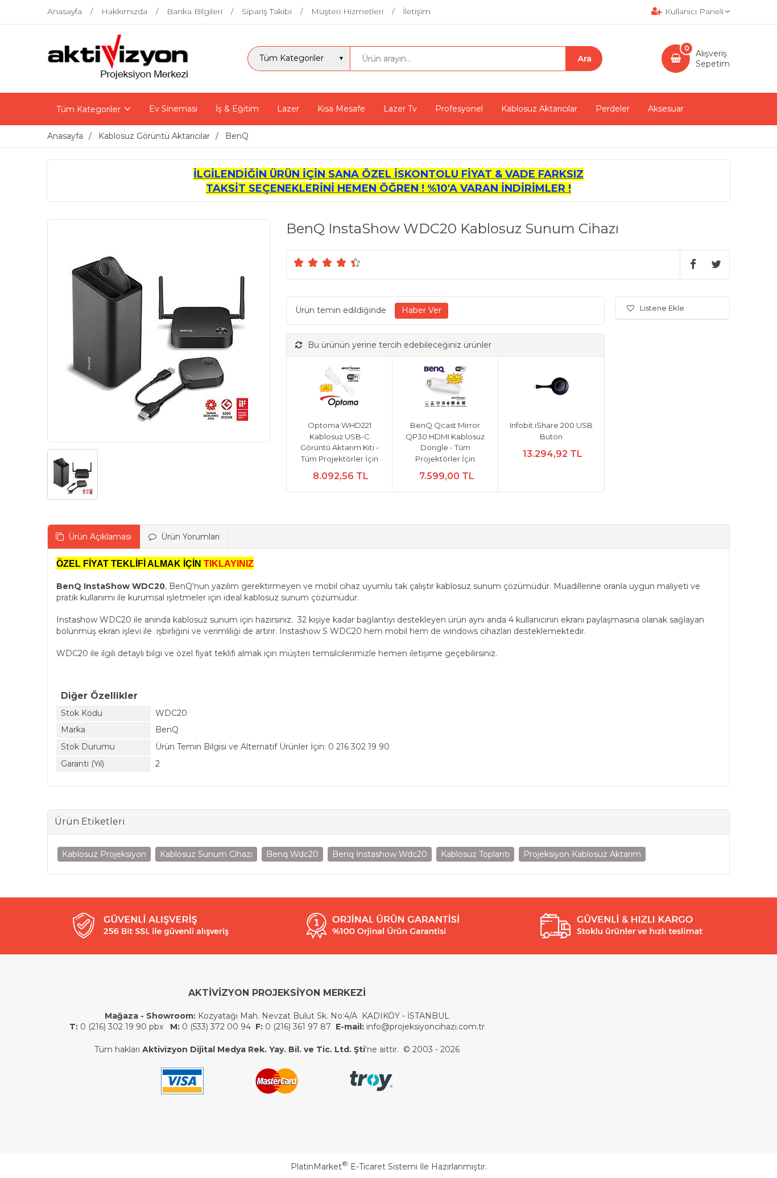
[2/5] (306, 262)
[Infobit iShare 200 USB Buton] (551, 388)
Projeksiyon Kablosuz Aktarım (582, 854)
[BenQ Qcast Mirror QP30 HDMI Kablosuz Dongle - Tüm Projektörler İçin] (445, 388)
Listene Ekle (662, 307)
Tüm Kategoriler (88, 109)
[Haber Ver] (421, 311)
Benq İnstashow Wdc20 (379, 854)
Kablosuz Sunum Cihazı (206, 854)
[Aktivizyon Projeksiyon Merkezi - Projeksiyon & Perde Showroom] (117, 77)
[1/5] (299, 262)
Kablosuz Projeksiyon (104, 854)
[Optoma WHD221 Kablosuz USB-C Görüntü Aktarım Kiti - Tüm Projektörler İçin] (339, 388)
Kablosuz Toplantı (475, 854)
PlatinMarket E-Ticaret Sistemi (354, 1166)
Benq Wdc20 (292, 854)
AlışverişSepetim (713, 58)
